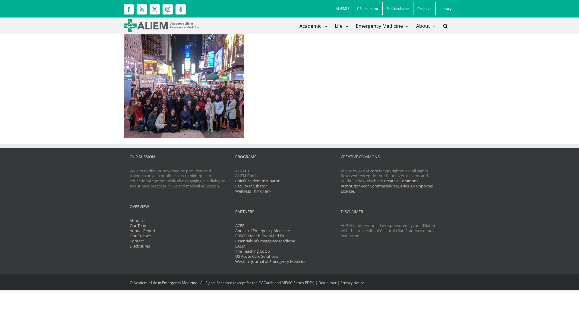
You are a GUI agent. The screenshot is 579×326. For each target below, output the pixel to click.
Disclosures (140, 246)
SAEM (240, 246)
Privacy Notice (352, 282)
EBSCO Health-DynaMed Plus (261, 235)
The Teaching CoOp (252, 251)
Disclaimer (327, 282)
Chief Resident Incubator (257, 181)
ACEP (240, 225)
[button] (445, 26)
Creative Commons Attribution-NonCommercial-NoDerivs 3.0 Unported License (387, 186)
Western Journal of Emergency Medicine (270, 261)
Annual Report (143, 230)
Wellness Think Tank (253, 191)
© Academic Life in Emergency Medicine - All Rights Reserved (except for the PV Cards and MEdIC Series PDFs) (222, 282)
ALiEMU (242, 171)
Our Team (138, 225)
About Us (138, 220)
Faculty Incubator (251, 186)
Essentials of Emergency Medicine (265, 241)
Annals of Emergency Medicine (262, 230)
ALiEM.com (368, 171)
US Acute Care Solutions (256, 256)
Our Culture (140, 235)
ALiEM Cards (246, 175)
